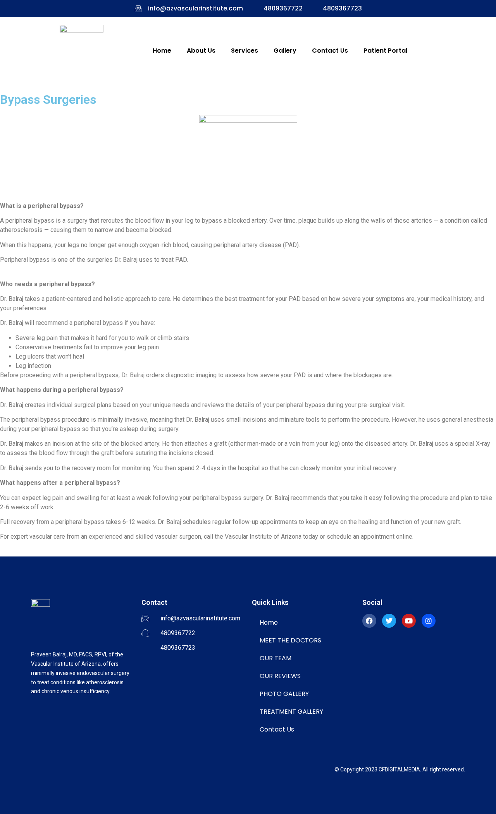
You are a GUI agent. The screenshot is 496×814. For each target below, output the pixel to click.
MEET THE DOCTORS (290, 640)
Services (244, 50)
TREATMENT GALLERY (291, 711)
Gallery (285, 50)
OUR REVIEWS (280, 675)
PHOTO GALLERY (284, 693)
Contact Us (330, 50)
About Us (201, 50)
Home (162, 50)
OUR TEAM (275, 658)
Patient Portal (385, 50)
